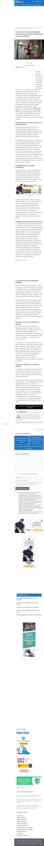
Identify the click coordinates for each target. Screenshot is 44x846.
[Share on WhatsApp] (31, 63)
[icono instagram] (18, 733)
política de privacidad (32, 473)
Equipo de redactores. (22, 819)
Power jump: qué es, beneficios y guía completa (28, 607)
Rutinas (22, 4)
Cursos (17, 4)
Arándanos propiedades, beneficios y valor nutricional (29, 614)
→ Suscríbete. (20, 815)
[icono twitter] (23, 733)
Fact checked (41, 429)
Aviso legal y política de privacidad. (25, 827)
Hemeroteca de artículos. (22, 825)
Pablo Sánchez (31, 65)
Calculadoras (20, 833)
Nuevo (40, 1)
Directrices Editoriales (21, 422)
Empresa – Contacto (21, 817)
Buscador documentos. (22, 821)
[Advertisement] (29, 17)
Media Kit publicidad (21, 831)
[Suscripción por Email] (35, 1)
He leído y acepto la (27, 473)
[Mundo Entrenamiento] (19, 1)
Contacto (35, 422)
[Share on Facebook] (29, 63)
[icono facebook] (20, 733)
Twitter (40, 422)
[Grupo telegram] (38, 1)
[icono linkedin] (25, 733)
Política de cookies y (21, 829)
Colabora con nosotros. (22, 823)
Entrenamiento (37, 4)
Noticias (22, 27)
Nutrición (29, 4)
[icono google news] (27, 733)
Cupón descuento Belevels (23, 835)
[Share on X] (27, 63)
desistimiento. (29, 829)
